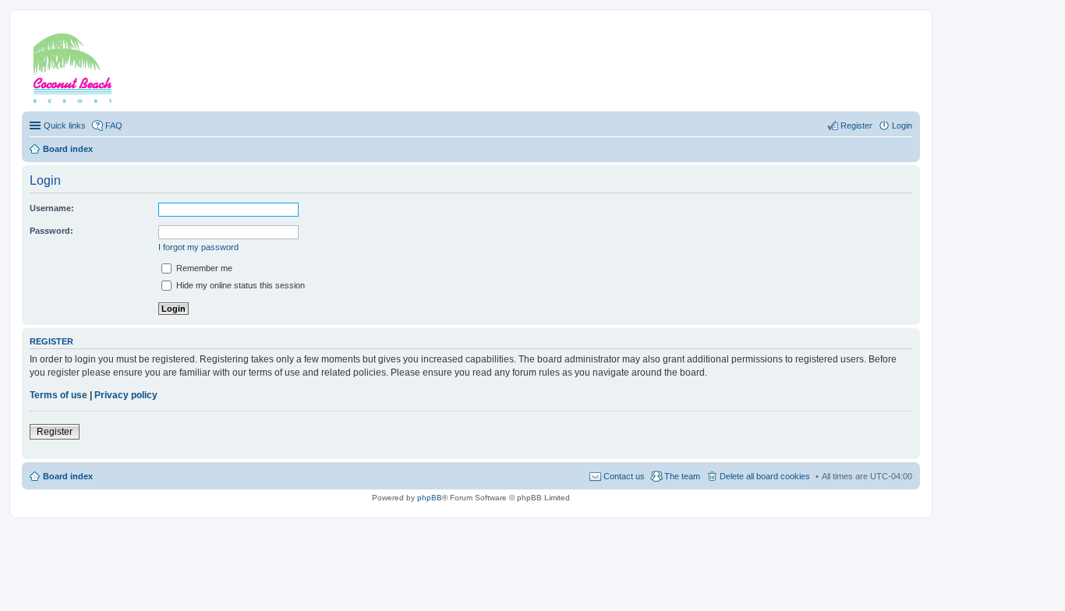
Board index (68, 476)
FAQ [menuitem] (113, 125)
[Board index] (93, 65)
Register (55, 431)
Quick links (65, 125)
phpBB (429, 497)
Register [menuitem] (856, 125)
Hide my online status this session (239, 285)
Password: (51, 230)
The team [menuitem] (682, 476)
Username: (52, 208)
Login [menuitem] (902, 125)
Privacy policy (125, 395)
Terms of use (58, 395)
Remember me (203, 268)
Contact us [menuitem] (624, 476)
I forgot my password (198, 247)
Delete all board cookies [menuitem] (765, 476)
